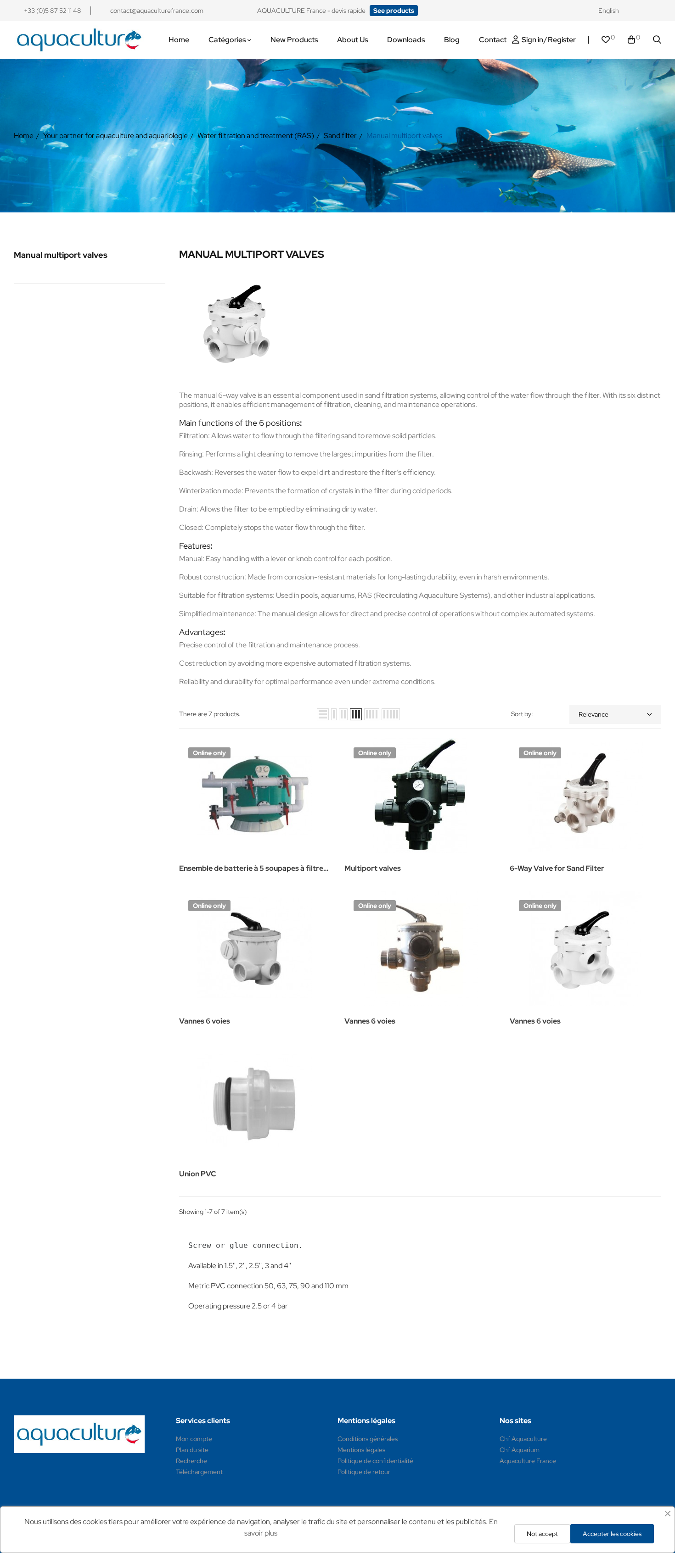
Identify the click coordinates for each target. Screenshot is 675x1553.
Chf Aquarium (520, 1450)
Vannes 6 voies (204, 1021)
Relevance (593, 714)
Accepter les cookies (612, 1534)
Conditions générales (368, 1439)
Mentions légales (361, 1450)
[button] (394, 10)
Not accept (542, 1534)
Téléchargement (199, 1472)
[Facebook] (640, 10)
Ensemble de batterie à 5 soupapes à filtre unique (251, 869)
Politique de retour (364, 1472)
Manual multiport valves (60, 255)
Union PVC (197, 1174)
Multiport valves (372, 868)
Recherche (191, 1461)
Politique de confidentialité (375, 1461)
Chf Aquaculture (523, 1439)
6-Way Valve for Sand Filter (557, 868)
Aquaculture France (528, 1461)
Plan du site (192, 1450)
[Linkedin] (657, 10)
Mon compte (194, 1439)
